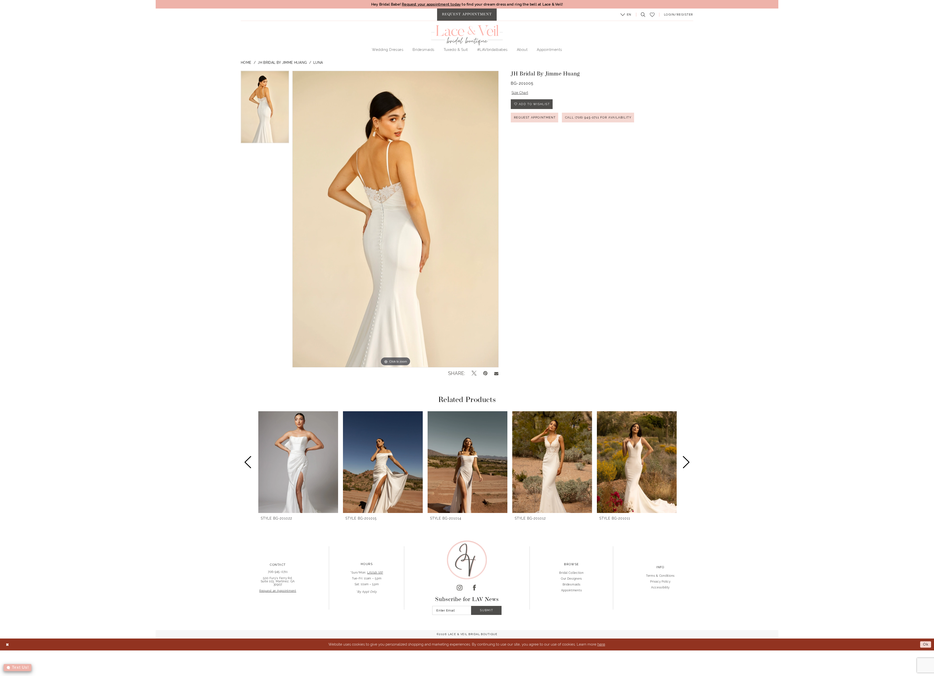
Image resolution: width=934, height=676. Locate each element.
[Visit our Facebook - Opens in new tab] (474, 588)
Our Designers (571, 578)
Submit (486, 610)
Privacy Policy (660, 581)
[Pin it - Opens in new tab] (485, 373)
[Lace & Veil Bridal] (467, 35)
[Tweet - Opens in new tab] (474, 373)
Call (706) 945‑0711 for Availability (598, 117)
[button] (626, 14)
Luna (318, 62)
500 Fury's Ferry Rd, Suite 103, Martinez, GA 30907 (278, 581)
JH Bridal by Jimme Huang (282, 62)
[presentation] (298, 462)
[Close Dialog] (7, 644)
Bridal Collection (571, 573)
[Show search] (642, 14)
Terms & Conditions (660, 575)
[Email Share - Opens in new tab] (496, 373)
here (601, 644)
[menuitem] (467, 15)
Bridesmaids (572, 584)
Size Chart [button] (520, 93)
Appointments (571, 590)
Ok (926, 644)
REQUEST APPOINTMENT (535, 117)
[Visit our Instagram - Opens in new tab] (460, 588)
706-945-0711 (278, 572)
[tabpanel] (265, 108)
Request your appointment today (431, 4)
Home (246, 62)
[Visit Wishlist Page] (652, 14)
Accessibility (660, 587)
